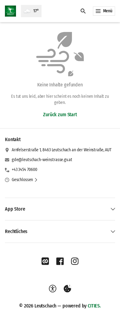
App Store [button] (15, 209)
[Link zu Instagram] (74, 261)
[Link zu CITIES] (45, 261)
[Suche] (83, 11)
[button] (25, 180)
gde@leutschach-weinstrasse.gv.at (42, 159)
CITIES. (94, 306)
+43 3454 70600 (24, 169)
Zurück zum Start (60, 114)
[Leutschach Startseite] (10, 11)
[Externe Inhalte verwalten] (67, 288)
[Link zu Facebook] (60, 261)
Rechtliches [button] (16, 231)
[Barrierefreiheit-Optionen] (52, 288)
